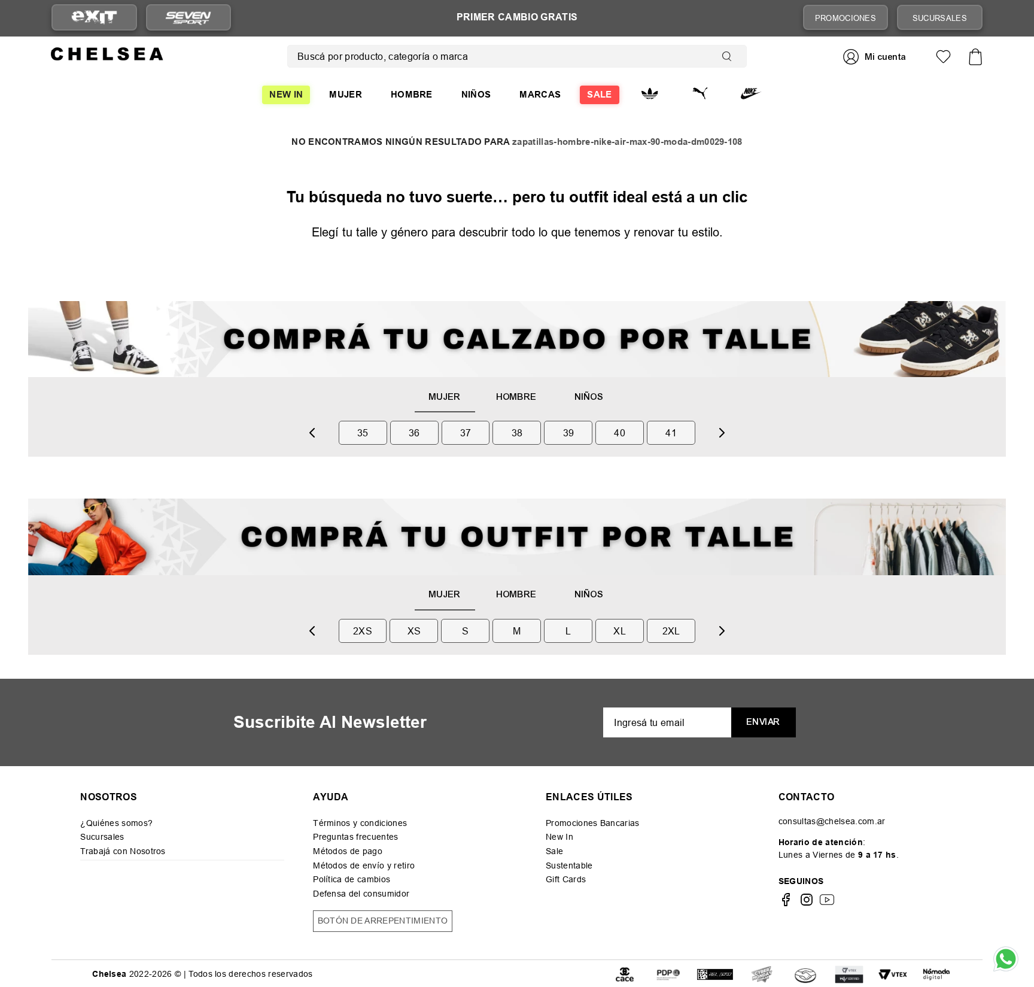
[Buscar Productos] (729, 56)
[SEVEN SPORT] (188, 17)
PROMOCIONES (846, 18)
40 (619, 432)
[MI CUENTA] (876, 56)
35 (363, 432)
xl (619, 630)
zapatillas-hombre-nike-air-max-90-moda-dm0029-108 (627, 142)
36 (414, 432)
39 (568, 432)
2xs (362, 630)
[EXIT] (94, 18)
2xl (671, 630)
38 (517, 432)
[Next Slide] (721, 433)
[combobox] (517, 56)
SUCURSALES (940, 18)
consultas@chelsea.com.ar (832, 821)
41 (671, 432)
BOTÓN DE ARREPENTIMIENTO (383, 920)
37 (466, 432)
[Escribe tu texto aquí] (668, 973)
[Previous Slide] (312, 433)
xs (414, 630)
